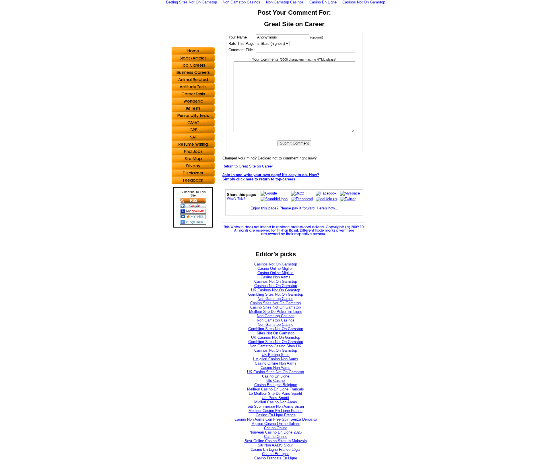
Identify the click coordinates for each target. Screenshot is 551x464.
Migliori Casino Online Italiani (275, 423)
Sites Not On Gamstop (275, 333)
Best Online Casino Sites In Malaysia (276, 441)
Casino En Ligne (275, 376)
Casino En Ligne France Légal (275, 449)
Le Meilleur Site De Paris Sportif (275, 393)
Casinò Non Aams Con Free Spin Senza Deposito (275, 419)
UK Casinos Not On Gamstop (275, 290)
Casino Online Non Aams (275, 363)
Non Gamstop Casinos (275, 316)
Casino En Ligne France (276, 415)
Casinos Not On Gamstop (275, 264)
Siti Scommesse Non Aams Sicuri (275, 406)
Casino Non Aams (275, 277)
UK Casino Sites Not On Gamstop (275, 372)
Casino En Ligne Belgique (275, 385)
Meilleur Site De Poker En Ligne (275, 311)
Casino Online (275, 428)
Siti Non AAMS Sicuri (275, 445)
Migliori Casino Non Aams (275, 402)
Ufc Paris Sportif (275, 398)
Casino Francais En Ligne (275, 458)
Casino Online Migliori (275, 268)
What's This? (236, 198)
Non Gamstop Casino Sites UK (275, 346)
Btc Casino (275, 380)
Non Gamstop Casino (275, 299)
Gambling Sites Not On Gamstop (275, 294)
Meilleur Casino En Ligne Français (275, 389)
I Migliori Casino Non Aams (275, 359)
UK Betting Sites (276, 355)
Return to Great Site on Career (247, 166)
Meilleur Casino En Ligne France (275, 411)
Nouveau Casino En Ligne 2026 (275, 432)
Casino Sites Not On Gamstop (275, 303)
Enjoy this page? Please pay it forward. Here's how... (294, 208)
